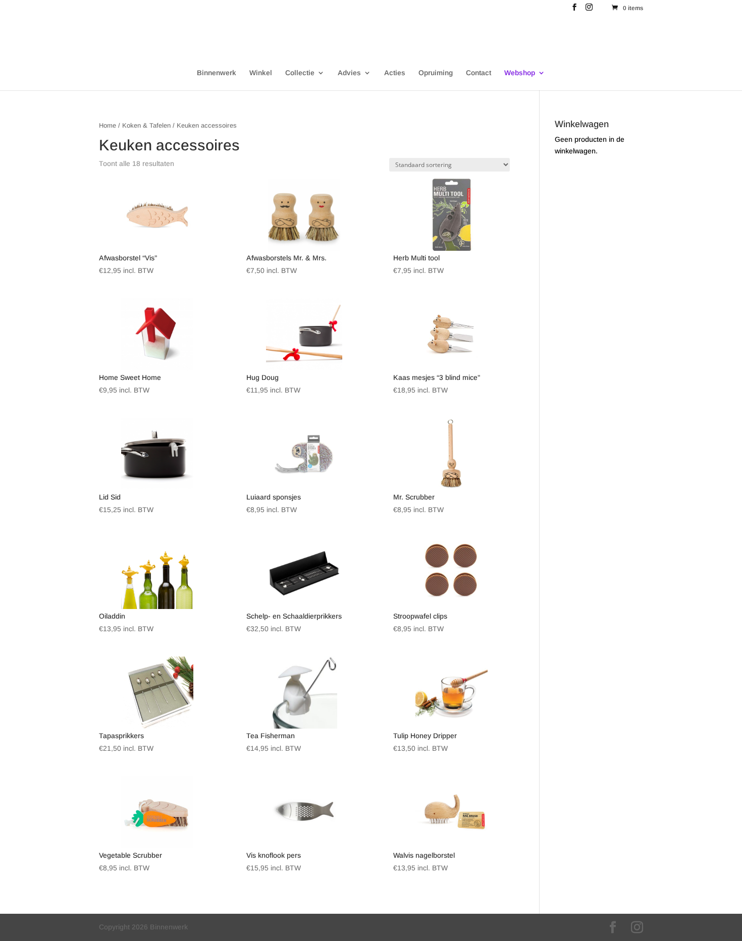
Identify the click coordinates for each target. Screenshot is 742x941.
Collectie (299, 73)
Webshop (519, 73)
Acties (394, 73)
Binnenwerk (216, 73)
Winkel (260, 73)
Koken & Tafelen (146, 125)
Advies (349, 73)
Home (107, 125)
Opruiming (435, 73)
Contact (478, 73)
